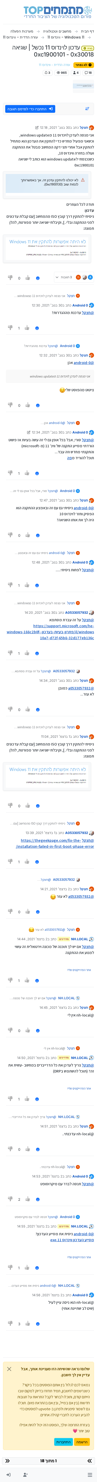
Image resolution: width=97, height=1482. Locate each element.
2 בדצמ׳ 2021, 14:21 (55, 889)
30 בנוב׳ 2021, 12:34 (47, 432)
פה (69, 457)
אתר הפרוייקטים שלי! (79, 970)
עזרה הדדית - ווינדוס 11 (54, 65)
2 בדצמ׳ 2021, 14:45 (55, 1008)
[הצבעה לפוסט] (28, 278)
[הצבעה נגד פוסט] (10, 278)
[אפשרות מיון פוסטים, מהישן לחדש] (87, 109)
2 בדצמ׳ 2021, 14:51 (55, 1126)
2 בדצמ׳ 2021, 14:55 (32, 1226)
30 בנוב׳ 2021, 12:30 (47, 305)
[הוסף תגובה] (37, 278)
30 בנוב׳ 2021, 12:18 (55, 128)
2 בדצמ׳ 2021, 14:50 (32, 1058)
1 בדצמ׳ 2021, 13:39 (40, 833)
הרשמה (82, 1442)
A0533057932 (76, 612)
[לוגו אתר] (58, 12)
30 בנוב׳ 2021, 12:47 (55, 500)
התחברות (63, 1442)
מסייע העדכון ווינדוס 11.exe (72, 1239)
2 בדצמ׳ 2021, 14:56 (47, 1295)
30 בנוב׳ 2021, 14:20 (40, 612)
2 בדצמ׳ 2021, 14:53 (47, 1176)
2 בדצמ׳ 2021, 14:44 (32, 939)
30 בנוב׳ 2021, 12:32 (54, 355)
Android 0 (80, 305)
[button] (90, 1475)
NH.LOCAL (79, 939)
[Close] (9, 1369)
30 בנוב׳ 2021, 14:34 (54, 680)
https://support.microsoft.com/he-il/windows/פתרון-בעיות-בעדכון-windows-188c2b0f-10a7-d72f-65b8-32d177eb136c (50, 631)
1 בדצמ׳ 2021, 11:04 (55, 736)
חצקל (84, 128)
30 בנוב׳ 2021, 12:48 (47, 562)
